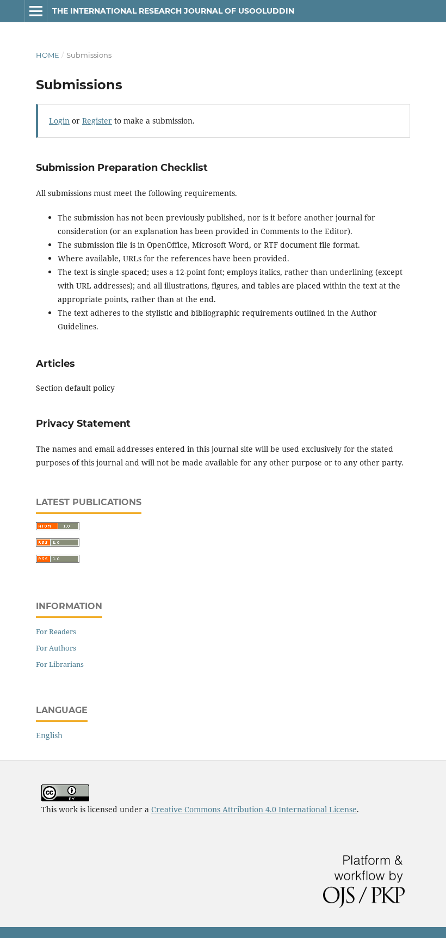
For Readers (56, 631)
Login (59, 120)
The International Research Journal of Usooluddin (173, 11)
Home (47, 55)
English (49, 735)
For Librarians (60, 664)
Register (97, 120)
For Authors (56, 648)
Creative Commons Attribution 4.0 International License (254, 809)
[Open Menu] (36, 11)
